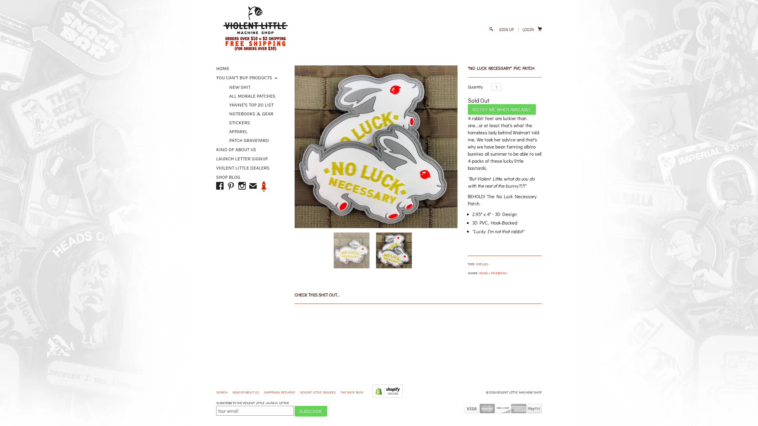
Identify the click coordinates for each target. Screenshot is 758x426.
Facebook (498, 273)
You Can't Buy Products (244, 77)
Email (483, 273)
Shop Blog (228, 177)
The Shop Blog (352, 392)
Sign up (506, 29)
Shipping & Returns (280, 392)
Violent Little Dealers (242, 168)
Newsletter (264, 186)
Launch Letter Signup (242, 159)
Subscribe (310, 411)
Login (528, 29)
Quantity (475, 87)
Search (222, 392)
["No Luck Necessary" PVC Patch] (376, 146)
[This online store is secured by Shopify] (387, 396)
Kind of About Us (236, 149)
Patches (482, 264)
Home (222, 68)
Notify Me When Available (502, 109)
